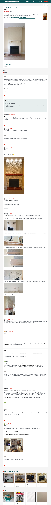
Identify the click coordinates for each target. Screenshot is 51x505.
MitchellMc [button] (7, 114)
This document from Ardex (7, 397)
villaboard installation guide (21, 392)
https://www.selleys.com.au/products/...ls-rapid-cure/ (27, 18)
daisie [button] (7, 361)
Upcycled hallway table (18, 483)
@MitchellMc (8, 215)
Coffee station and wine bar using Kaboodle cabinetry (8, 484)
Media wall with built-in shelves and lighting (30, 484)
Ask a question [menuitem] (36, 1)
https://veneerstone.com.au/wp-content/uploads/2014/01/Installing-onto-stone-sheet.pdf (16, 434)
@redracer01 (13, 351)
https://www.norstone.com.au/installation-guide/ (11, 431)
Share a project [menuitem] (41, 1)
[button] (5, 9)
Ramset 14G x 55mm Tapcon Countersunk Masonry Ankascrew (32, 81)
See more (11, 11)
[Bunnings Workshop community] (26, 1)
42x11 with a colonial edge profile (37, 353)
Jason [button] (7, 319)
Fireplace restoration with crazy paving (41, 484)
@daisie (15, 390)
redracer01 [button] (7, 331)
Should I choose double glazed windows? (30, 504)
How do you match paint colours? (8, 503)
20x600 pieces (24, 394)
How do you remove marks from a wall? (42, 504)
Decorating (10, 64)
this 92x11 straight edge (23, 353)
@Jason (17, 351)
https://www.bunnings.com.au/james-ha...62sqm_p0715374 (17, 17)
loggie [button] (7, 9)
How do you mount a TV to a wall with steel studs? (19, 504)
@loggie (5, 116)
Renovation (6, 64)
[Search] (6, 1)
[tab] (5, 70)
